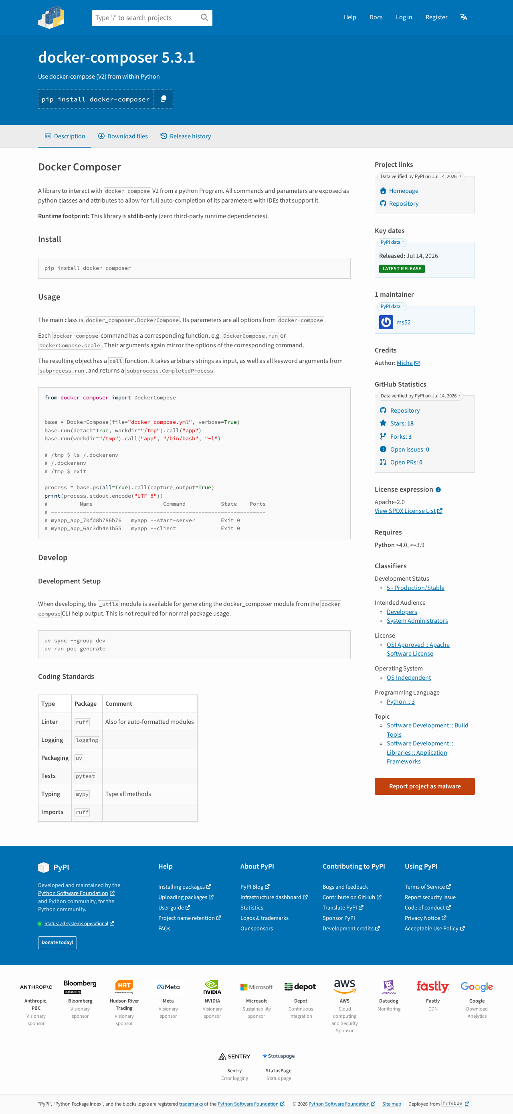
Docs (376, 17)
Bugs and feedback (345, 887)
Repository (403, 203)
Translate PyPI (340, 907)
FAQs (164, 928)
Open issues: (409, 449)
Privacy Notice (422, 918)
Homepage (403, 190)
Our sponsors (256, 928)
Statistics (251, 907)
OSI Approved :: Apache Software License (418, 649)
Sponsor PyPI (339, 918)
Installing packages (181, 887)
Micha (405, 363)
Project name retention (186, 918)
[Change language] (464, 17)
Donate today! (57, 942)
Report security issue (430, 897)
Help (350, 17)
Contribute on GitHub (349, 897)
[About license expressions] (438, 490)
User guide (171, 907)
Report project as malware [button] (425, 786)
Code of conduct (425, 907)
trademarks (191, 1104)
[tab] (64, 136)
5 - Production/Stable (415, 587)
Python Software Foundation (73, 893)
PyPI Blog (251, 887)
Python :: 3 (401, 701)
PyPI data (390, 242)
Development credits (348, 928)
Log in (404, 17)
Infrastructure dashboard (270, 897)
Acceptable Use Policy (431, 928)
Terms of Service (425, 887)
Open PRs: (405, 462)
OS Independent (409, 677)
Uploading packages (182, 897)
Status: (76, 923)
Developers (402, 612)
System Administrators (417, 620)
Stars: (401, 423)
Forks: (400, 436)
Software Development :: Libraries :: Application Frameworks (420, 752)
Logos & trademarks (264, 918)
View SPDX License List (405, 510)
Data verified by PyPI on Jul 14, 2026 (419, 176)
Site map (391, 1104)
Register (437, 17)
